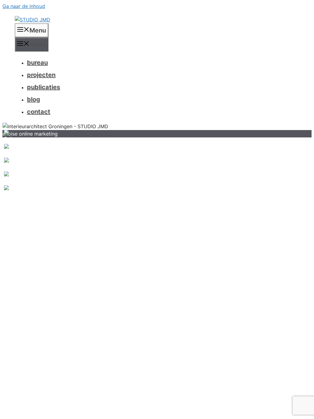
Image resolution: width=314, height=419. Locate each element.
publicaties (43, 87)
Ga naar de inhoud (23, 6)
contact (38, 111)
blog (33, 99)
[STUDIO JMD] (32, 20)
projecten (41, 75)
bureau (37, 62)
